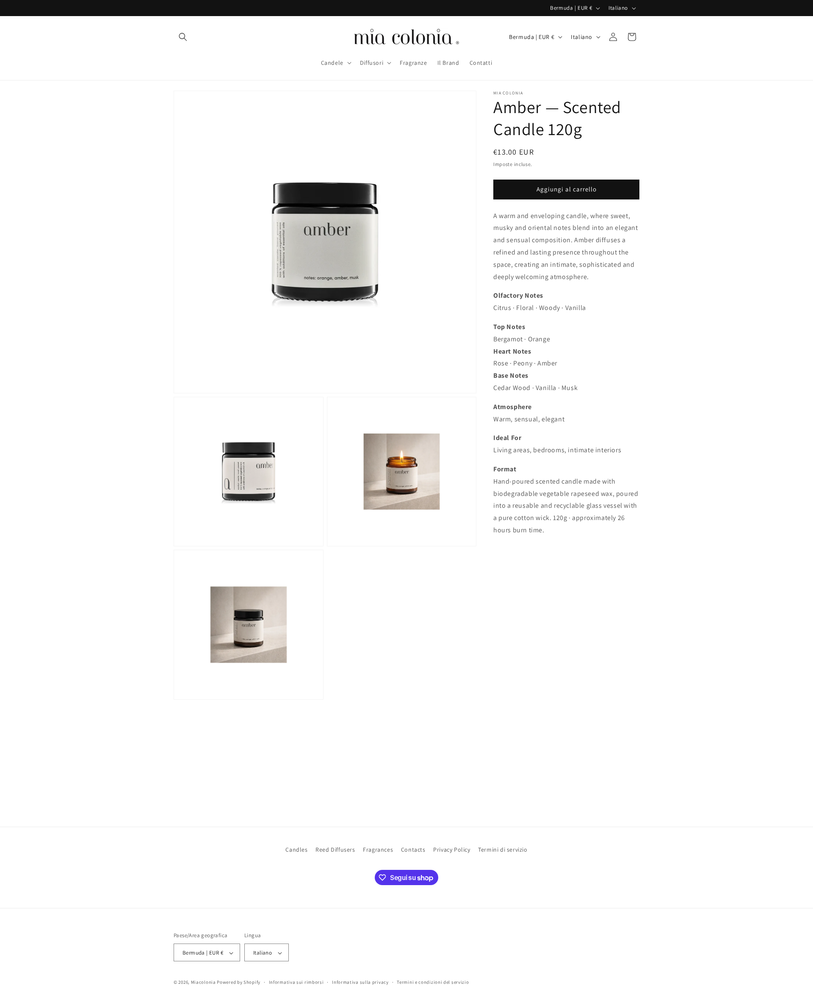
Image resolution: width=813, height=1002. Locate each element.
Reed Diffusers (335, 849)
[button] (183, 37)
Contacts (413, 849)
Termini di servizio (502, 849)
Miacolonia (203, 982)
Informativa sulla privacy (360, 982)
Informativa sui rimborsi (296, 982)
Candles (296, 849)
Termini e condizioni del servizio (433, 982)
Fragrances (378, 849)
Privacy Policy (451, 849)
